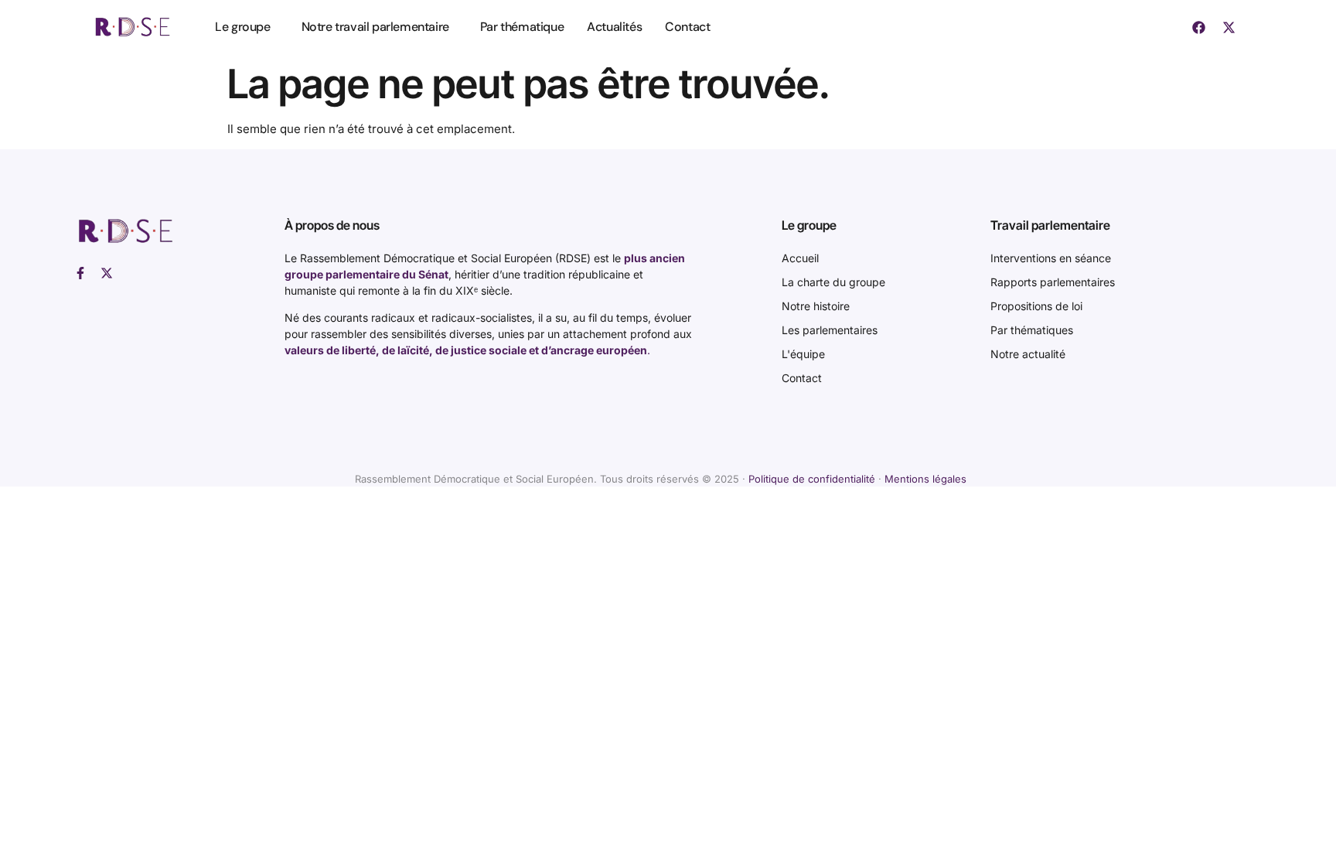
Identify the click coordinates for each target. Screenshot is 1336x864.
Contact (687, 27)
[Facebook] (1198, 27)
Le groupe (242, 27)
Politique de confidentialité (811, 479)
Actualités (614, 27)
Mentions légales (925, 479)
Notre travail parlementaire (375, 27)
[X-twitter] (1228, 27)
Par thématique (522, 27)
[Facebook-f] (80, 273)
